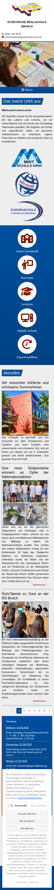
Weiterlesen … (41, 585)
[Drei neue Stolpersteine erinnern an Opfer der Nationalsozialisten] (25, 502)
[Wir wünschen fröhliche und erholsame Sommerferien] (25, 413)
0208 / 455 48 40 (13, 34)
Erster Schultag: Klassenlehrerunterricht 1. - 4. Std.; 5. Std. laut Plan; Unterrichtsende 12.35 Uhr (27, 735)
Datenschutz (21, 882)
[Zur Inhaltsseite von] (27, 157)
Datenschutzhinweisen (30, 798)
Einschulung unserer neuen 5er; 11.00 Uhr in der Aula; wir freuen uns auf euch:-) (26, 752)
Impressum (33, 882)
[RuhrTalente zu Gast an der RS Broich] (25, 619)
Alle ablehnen (27, 828)
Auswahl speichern (27, 813)
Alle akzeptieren (27, 821)
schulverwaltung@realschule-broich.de (23, 37)
